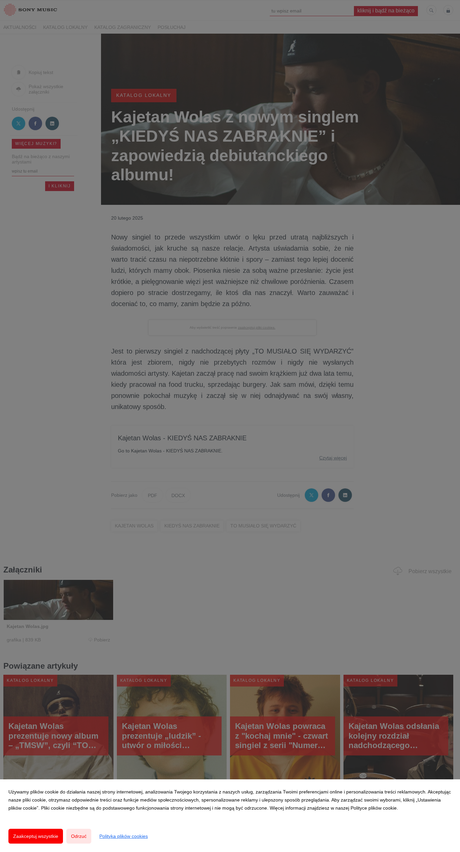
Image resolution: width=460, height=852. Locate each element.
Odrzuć (79, 836)
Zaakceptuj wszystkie (35, 836)
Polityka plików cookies (123, 836)
